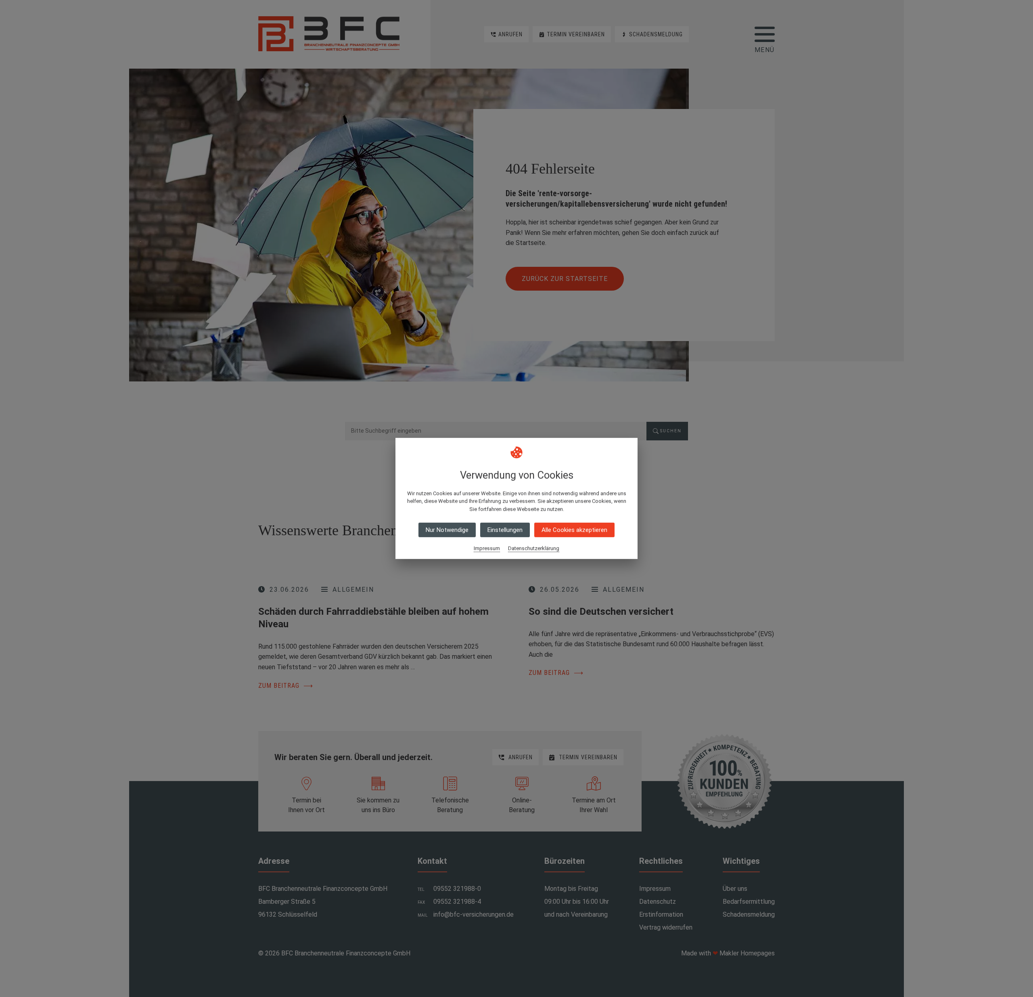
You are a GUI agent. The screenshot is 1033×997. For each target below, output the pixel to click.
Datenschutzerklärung (533, 548)
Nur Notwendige (447, 530)
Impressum (487, 548)
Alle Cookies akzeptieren (574, 530)
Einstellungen (505, 530)
